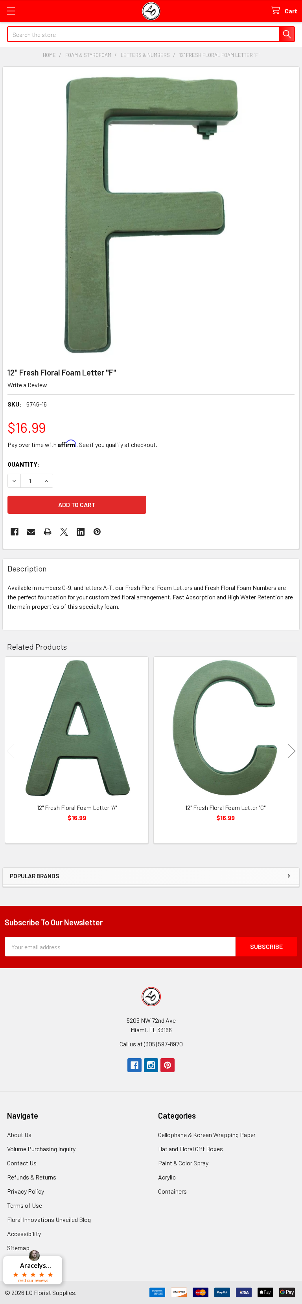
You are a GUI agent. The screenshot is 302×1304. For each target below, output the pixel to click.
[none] (151, 214)
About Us (19, 1134)
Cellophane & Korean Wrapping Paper (207, 1134)
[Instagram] (151, 1065)
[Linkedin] (81, 532)
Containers (172, 1191)
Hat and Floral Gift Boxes (190, 1148)
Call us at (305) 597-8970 (151, 1044)
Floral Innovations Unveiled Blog (49, 1219)
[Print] (48, 532)
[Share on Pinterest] (97, 532)
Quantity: (23, 464)
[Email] (31, 532)
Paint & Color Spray (183, 1163)
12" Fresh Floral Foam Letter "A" (77, 807)
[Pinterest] (167, 1065)
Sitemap (18, 1247)
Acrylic (167, 1177)
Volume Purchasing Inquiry (41, 1148)
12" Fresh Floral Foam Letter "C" (225, 807)
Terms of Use (24, 1205)
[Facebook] (14, 532)
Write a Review (27, 384)
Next (292, 751)
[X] (64, 532)
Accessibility (24, 1233)
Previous (10, 751)
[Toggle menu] (11, 11)
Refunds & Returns (31, 1177)
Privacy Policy (25, 1191)
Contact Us (22, 1163)
